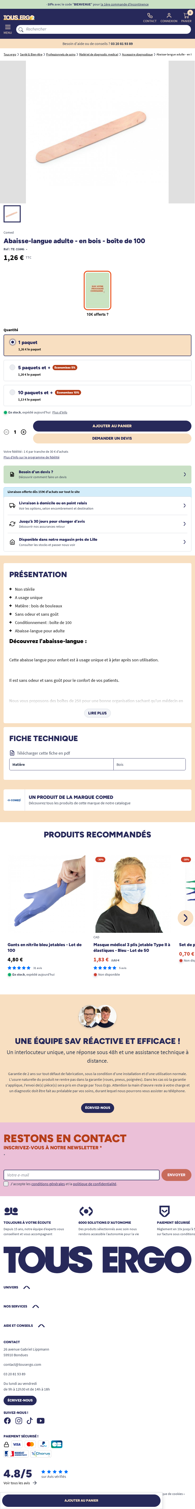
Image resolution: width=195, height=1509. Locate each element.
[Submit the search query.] (21, 29)
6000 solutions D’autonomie (104, 1223)
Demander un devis (112, 438)
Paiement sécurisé (173, 1223)
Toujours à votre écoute (27, 1223)
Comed (9, 232)
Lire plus (97, 713)
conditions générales (48, 1183)
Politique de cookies (168, 1494)
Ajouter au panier (112, 426)
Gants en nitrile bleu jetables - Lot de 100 (45, 947)
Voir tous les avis (17, 1482)
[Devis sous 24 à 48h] (185, 474)
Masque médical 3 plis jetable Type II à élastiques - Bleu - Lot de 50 (131, 947)
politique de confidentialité (94, 1183)
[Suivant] (185, 918)
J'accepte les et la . (63, 1183)
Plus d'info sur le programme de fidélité (31, 457)
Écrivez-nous (97, 1108)
